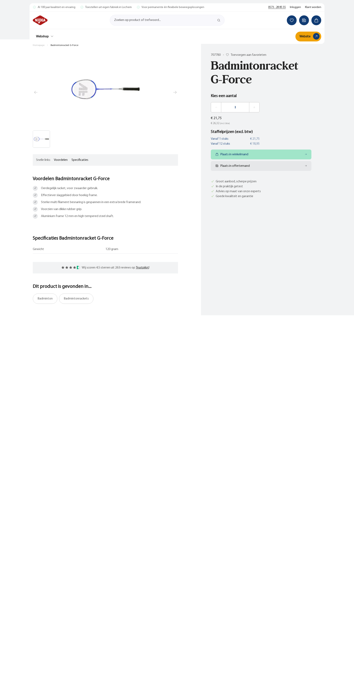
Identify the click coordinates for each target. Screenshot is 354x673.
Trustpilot (142, 267)
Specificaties (79, 160)
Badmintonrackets (76, 298)
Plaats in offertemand (235, 166)
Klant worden (313, 7)
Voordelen (61, 160)
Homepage (38, 45)
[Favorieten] (292, 20)
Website (305, 36)
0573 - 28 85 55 (277, 7)
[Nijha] (40, 20)
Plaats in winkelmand (234, 154)
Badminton (45, 298)
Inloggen (295, 7)
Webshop (42, 36)
